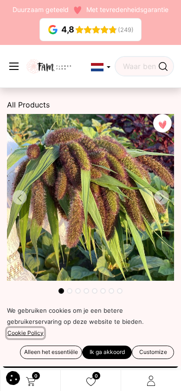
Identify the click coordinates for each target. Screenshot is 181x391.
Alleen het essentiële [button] (51, 351)
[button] (100, 67)
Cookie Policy (25, 332)
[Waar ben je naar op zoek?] (163, 66)
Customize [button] (153, 351)
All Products (28, 104)
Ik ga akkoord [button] (107, 351)
